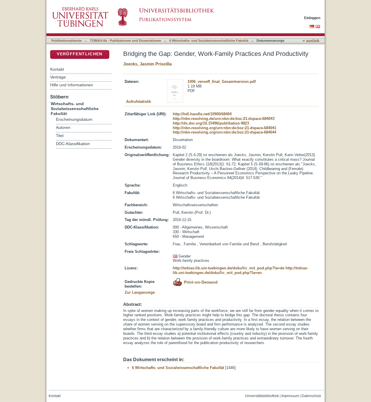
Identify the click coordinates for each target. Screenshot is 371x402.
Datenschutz (311, 396)
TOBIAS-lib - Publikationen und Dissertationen (125, 40)
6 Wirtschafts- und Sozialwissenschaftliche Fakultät (208, 40)
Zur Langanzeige (140, 292)
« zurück (311, 41)
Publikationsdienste (66, 40)
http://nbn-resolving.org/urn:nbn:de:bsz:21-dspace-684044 (224, 132)
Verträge (58, 77)
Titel (59, 136)
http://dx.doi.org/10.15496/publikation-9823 (211, 123)
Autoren (63, 127)
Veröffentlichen (79, 54)
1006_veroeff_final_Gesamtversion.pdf (222, 81)
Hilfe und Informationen (71, 85)
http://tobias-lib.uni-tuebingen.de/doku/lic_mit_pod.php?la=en (240, 270)
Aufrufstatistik (138, 101)
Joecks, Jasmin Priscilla (147, 63)
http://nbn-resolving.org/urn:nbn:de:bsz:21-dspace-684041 (224, 128)
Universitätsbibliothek (262, 396)
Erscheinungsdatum (74, 119)
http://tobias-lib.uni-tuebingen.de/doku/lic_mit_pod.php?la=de (228, 268)
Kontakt (57, 69)
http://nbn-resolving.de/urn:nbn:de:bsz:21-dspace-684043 (223, 118)
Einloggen (312, 18)
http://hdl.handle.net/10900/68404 (202, 114)
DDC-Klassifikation (73, 144)
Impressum (290, 396)
